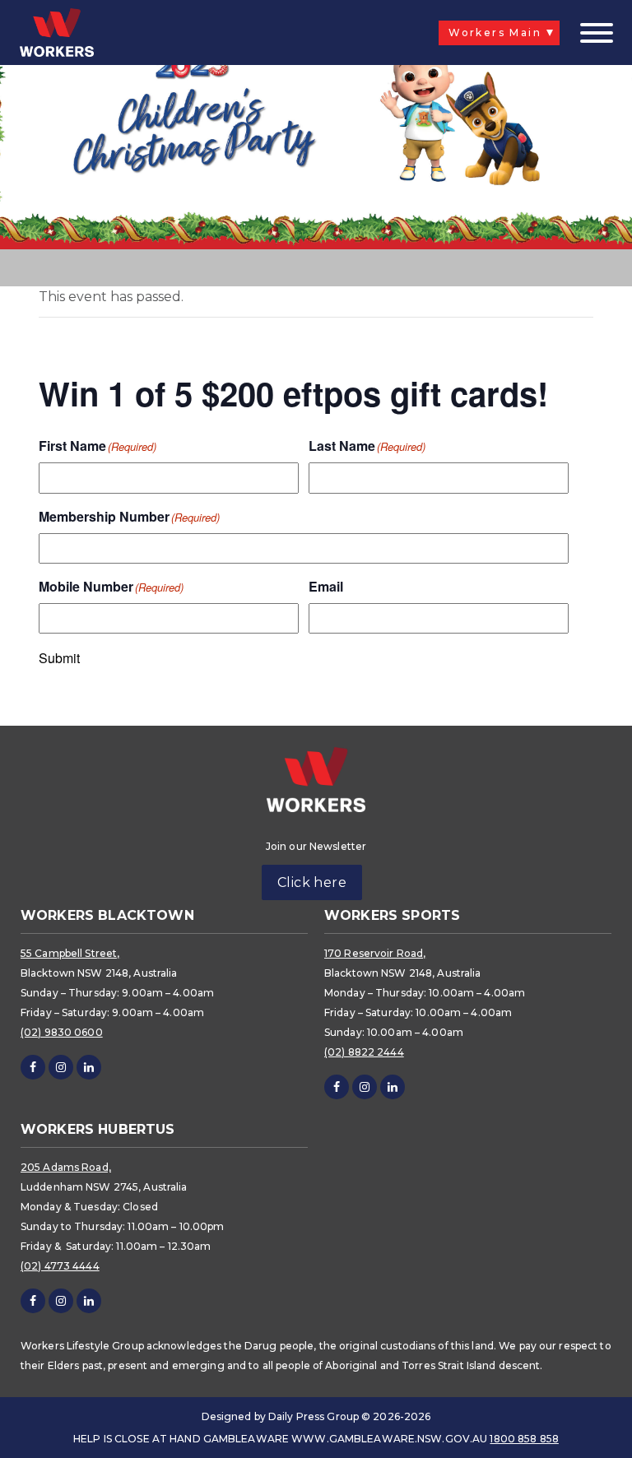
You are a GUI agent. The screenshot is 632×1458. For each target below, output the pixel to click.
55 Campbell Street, (70, 953)
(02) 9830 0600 (62, 1032)
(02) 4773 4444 (60, 1266)
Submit (59, 658)
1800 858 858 (524, 1438)
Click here (312, 882)
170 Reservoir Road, (374, 953)
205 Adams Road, (66, 1167)
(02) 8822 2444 (364, 1052)
